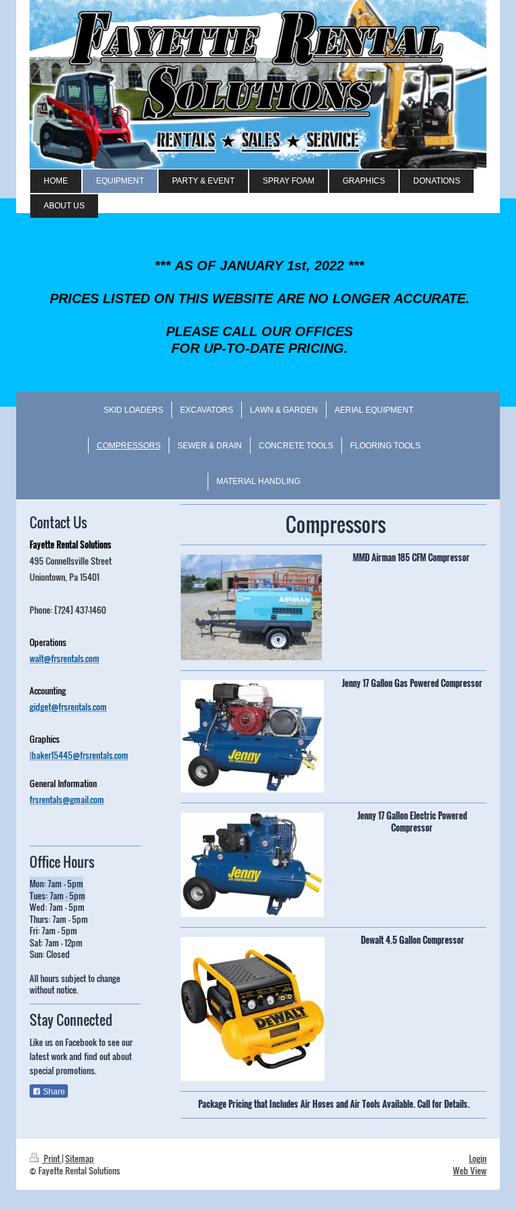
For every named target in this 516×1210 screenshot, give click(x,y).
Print (52, 1158)
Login (477, 1158)
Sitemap (79, 1158)
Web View (469, 1170)
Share (53, 1091)
